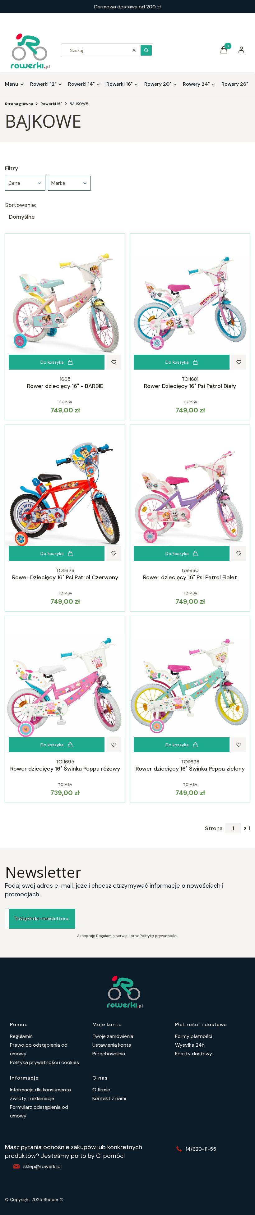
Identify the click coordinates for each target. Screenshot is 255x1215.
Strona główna (19, 103)
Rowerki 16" (51, 103)
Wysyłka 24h (190, 1045)
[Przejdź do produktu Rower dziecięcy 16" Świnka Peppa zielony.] (190, 686)
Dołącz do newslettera (42, 918)
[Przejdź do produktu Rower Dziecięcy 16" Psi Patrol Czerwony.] (65, 495)
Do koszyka (52, 362)
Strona (214, 828)
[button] (146, 50)
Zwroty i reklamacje (32, 1098)
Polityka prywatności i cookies (44, 1062)
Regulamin (21, 1036)
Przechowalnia (108, 1053)
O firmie (101, 1089)
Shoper (51, 1199)
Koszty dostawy (193, 1053)
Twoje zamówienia (112, 1036)
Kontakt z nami (109, 1098)
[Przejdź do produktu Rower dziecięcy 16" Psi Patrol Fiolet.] (190, 495)
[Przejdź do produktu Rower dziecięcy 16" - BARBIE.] (65, 303)
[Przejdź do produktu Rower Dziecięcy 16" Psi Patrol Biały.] (190, 303)
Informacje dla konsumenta (40, 1089)
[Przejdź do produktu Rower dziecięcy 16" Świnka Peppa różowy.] (65, 686)
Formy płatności (193, 1036)
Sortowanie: (20, 205)
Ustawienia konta (111, 1045)
